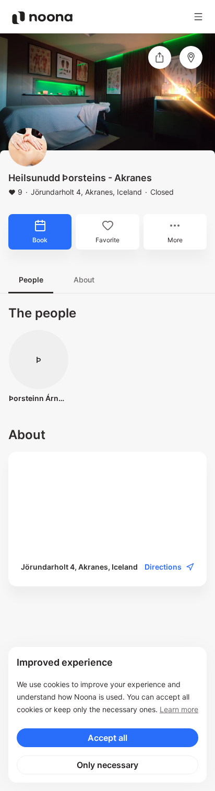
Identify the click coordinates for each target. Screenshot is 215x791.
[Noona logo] (42, 17)
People (31, 279)
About (84, 279)
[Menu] (198, 16)
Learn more (179, 709)
